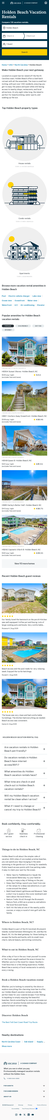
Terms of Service (42, 1105)
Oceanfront (20, 301)
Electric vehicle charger (19, 296)
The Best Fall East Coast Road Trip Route (19, 1022)
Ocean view (7, 301)
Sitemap (20, 1105)
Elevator (41, 305)
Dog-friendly (23, 326)
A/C (16, 305)
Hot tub (38, 326)
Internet (8, 330)
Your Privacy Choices (28, 1108)
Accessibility (15, 1108)
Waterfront (7, 305)
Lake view (36, 296)
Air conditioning (28, 305)
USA (11, 65)
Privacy (30, 1105)
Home (4, 65)
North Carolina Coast (11, 1042)
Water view (32, 301)
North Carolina (21, 65)
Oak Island (28, 1042)
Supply (40, 1042)
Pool (4, 296)
